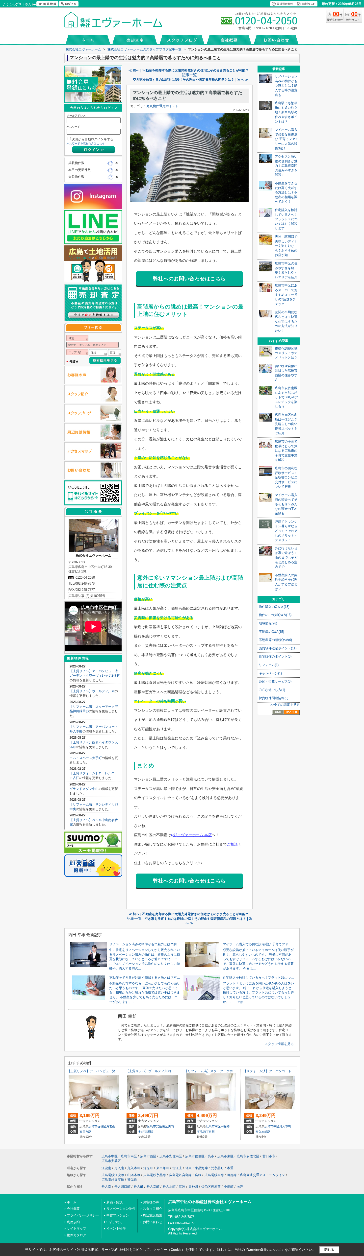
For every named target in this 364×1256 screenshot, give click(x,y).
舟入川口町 (122, 1186)
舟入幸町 (153, 1186)
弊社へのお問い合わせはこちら (189, 278)
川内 (171, 1126)
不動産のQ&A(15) (271, 632)
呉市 (211, 1156)
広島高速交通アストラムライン (262, 1175)
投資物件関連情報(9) (273, 698)
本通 (230, 1168)
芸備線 (132, 1180)
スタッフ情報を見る (279, 1044)
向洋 (240, 1186)
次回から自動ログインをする (92, 139)
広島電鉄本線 (214, 1175)
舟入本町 (285, 1126)
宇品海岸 (201, 1168)
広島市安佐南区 (157, 1126)
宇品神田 (227, 1126)
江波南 (106, 1168)
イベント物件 (116, 1228)
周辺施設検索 (152, 1215)
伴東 (188, 1168)
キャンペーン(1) (270, 673)
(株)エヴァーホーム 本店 (191, 835)
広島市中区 (271, 1126)
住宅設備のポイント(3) (275, 656)
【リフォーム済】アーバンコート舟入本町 (273, 1071)
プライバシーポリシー (83, 1215)
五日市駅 (85, 1132)
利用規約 (73, 1222)
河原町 (148, 1168)
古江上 (177, 1168)
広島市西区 (148, 1156)
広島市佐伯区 (97, 1126)
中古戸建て (114, 1222)
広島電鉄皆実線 (113, 1180)
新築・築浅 (114, 1202)
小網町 (229, 1186)
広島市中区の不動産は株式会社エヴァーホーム (209, 1202)
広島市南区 (213, 1126)
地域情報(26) (268, 623)
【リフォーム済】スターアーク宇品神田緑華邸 (218, 1071)
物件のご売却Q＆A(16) (275, 615)
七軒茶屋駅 (145, 1132)
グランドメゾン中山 (84, 789)
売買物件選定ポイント (162, 106)
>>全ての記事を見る (285, 705)
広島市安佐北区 (248, 1156)
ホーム (72, 1202)
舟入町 (138, 1186)
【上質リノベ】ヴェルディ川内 (92, 691)
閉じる (329, 1250)
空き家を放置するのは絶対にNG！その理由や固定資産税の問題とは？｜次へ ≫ (190, 79)
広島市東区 (225, 1156)
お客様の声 (151, 1202)
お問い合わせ (152, 1222)
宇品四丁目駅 (206, 1132)
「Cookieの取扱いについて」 (265, 1250)
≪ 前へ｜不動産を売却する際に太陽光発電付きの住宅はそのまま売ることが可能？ (189, 70)
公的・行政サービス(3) (275, 681)
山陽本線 (133, 1175)
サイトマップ (76, 1228)
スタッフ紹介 (152, 1208)
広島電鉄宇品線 (154, 1175)
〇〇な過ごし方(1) (272, 690)
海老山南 (112, 1126)
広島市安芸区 (111, 1161)
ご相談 (232, 844)
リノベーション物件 (120, 1208)
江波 (182, 1186)
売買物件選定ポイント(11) (277, 648)
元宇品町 (217, 1168)
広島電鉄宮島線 (180, 1175)
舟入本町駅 (263, 1132)
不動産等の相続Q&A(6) (275, 640)
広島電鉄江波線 (113, 1175)
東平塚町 (162, 1168)
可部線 (232, 1175)
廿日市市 (268, 1156)
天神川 (193, 1186)
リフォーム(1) (269, 665)
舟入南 (119, 1168)
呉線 (198, 1175)
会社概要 (73, 1208)
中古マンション (117, 1215)
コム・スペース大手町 (86, 758)
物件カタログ (76, 1235)
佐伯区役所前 (211, 1186)
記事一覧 (189, 75)
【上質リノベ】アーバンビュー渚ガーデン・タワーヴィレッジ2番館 (116, 1071)
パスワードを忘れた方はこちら (86, 143)
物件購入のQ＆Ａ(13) (274, 607)
